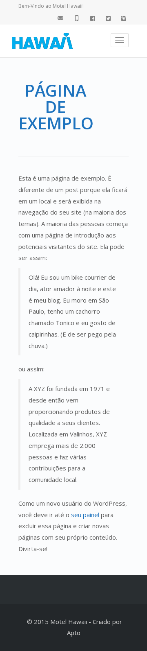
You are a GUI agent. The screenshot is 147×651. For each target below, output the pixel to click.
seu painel (85, 515)
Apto (73, 632)
